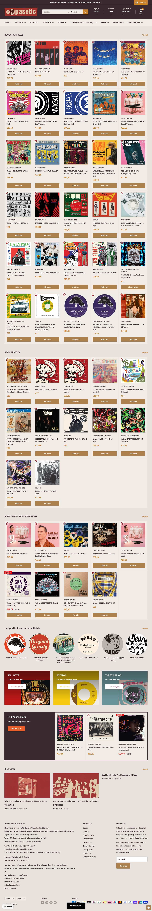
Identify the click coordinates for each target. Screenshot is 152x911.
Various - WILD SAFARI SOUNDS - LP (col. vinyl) (133, 73)
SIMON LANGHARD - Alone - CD (17, 553)
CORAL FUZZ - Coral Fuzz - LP (73, 72)
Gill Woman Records (14, 168)
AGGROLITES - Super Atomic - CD (46, 389)
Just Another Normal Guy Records (130, 271)
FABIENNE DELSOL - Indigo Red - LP (47, 223)
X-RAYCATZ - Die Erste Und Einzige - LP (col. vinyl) (133, 276)
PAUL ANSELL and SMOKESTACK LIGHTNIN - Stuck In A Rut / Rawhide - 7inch (104, 173)
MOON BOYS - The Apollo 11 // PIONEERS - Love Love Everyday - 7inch (104, 327)
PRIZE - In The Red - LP (42, 72)
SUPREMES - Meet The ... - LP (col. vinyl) (103, 224)
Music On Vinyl (40, 118)
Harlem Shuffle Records (72, 321)
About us (86, 831)
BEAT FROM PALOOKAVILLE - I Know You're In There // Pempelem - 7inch (76, 172)
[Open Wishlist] (148, 907)
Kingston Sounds (98, 600)
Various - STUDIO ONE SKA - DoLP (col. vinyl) (75, 224)
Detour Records (41, 600)
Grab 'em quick (16, 728)
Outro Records (98, 69)
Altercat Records (94, 744)
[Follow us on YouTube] (55, 902)
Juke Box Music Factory (65, 744)
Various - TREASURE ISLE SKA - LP (75, 553)
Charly (66, 550)
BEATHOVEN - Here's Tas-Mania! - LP (47, 272)
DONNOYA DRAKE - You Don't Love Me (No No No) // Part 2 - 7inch (75, 604)
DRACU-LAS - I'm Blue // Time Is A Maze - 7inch (103, 73)
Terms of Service (88, 846)
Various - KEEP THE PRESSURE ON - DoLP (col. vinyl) (76, 122)
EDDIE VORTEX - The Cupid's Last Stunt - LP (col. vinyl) (18, 328)
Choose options (133, 287)
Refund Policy (88, 838)
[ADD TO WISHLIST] (7, 41)
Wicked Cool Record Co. (43, 436)
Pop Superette (40, 269)
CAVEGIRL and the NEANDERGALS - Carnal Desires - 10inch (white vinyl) (18, 390)
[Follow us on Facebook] (42, 902)
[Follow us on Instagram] (46, 902)
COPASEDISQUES (134, 22)
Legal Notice (87, 842)
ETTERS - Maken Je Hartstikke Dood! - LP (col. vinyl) (18, 73)
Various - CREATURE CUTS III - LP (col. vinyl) (17, 492)
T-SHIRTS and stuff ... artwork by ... (82, 22)
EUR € (19, 898)
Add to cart (18, 84)
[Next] (147, 646)
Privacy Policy (88, 849)
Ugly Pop (38, 488)
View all (145, 35)
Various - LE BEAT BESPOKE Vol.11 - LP (47, 604)
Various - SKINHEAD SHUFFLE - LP (104, 603)
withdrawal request (76, 905)
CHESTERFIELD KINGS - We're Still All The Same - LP (46, 440)
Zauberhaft (125, 220)
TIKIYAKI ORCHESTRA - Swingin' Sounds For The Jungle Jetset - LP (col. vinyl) (17, 441)
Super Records (126, 118)
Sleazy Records (40, 168)
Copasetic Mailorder (42, 69)
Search (85, 828)
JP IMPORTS (46, 22)
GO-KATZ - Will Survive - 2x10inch (104, 553)
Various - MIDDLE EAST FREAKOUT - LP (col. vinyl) (105, 122)
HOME (6, 22)
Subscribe (142, 2)
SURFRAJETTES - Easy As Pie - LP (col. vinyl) (104, 390)
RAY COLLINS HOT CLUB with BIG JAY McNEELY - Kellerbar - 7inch (69, 748)
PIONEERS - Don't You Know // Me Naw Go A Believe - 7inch (74, 325)
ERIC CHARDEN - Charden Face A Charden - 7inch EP (74, 273)
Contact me (87, 853)
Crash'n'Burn (11, 220)
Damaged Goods (40, 220)
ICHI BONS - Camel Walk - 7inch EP (46, 171)
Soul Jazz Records (70, 220)
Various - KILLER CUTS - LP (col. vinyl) (103, 440)
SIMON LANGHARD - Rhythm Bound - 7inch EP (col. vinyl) (133, 122)
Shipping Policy (88, 835)
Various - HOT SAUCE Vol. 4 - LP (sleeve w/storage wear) (131, 748)
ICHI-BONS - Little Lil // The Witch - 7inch (46, 492)
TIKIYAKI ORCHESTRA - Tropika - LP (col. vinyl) (133, 390)
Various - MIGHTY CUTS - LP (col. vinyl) (17, 172)
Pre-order (19, 565)
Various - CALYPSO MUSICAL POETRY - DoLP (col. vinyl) (16, 273)
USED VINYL (34, 22)
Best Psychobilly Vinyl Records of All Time (119, 774)
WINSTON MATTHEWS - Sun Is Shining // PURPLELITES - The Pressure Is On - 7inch (45, 327)
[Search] (85, 11)
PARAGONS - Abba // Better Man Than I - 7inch (100, 748)
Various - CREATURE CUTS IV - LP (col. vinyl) (132, 440)
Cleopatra (67, 436)
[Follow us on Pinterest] (51, 902)
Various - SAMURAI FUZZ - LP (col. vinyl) (18, 122)
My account (126, 11)
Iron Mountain (126, 321)
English (8, 898)
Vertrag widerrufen (89, 856)
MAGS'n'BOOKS (118, 22)
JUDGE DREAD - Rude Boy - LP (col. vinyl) (75, 440)
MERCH (103, 22)
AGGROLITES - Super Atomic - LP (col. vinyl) (74, 390)
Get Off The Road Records (102, 436)
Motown (95, 220)
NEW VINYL (19, 22)
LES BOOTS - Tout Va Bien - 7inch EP (104, 272)
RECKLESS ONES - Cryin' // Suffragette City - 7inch (130, 172)
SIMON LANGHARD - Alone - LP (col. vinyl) (132, 554)
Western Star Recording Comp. (17, 386)
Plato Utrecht (12, 69)
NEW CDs (61, 22)
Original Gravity (12, 600)
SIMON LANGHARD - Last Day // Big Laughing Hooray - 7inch (46, 554)
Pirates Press (40, 386)
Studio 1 (38, 321)
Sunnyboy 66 (68, 69)
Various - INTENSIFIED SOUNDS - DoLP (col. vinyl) (46, 122)
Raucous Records (99, 550)
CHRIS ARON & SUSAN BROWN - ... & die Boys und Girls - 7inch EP (132, 224)
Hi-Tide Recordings (99, 386)
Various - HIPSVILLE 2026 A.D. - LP (17, 223)
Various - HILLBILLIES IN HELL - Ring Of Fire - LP (132, 325)
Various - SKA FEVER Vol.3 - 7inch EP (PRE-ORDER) (18, 604)
